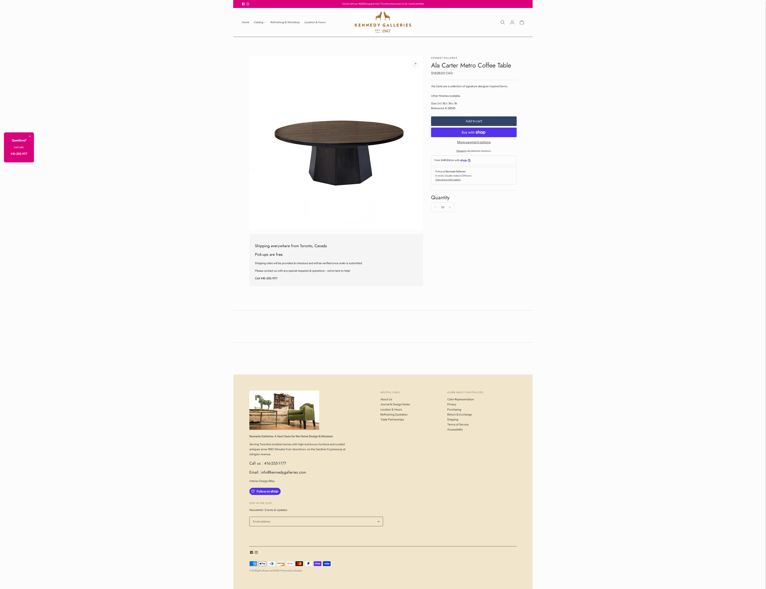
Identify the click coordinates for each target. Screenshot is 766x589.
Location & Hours (315, 22)
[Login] (512, 22)
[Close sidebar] (30, 136)
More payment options (474, 142)
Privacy (451, 404)
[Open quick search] (502, 22)
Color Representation (460, 399)
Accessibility (455, 429)
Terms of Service (458, 424)
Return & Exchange (459, 414)
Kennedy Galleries (444, 58)
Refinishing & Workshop (285, 22)
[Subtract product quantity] (435, 207)
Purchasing (454, 409)
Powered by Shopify (291, 570)
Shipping (461, 150)
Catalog (258, 22)
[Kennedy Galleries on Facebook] (243, 4)
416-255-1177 (19, 154)
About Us (386, 399)
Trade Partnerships (392, 419)
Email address (261, 516)
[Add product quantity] (450, 207)
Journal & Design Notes (395, 404)
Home (245, 22)
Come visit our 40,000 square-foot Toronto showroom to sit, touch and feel (383, 3)
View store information (448, 179)
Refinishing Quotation (394, 414)
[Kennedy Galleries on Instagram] (247, 4)
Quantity (440, 197)
